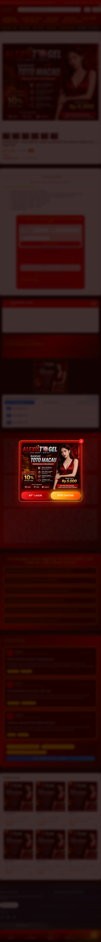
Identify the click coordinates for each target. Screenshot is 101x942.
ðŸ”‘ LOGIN (35, 495)
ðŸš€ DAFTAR (66, 495)
